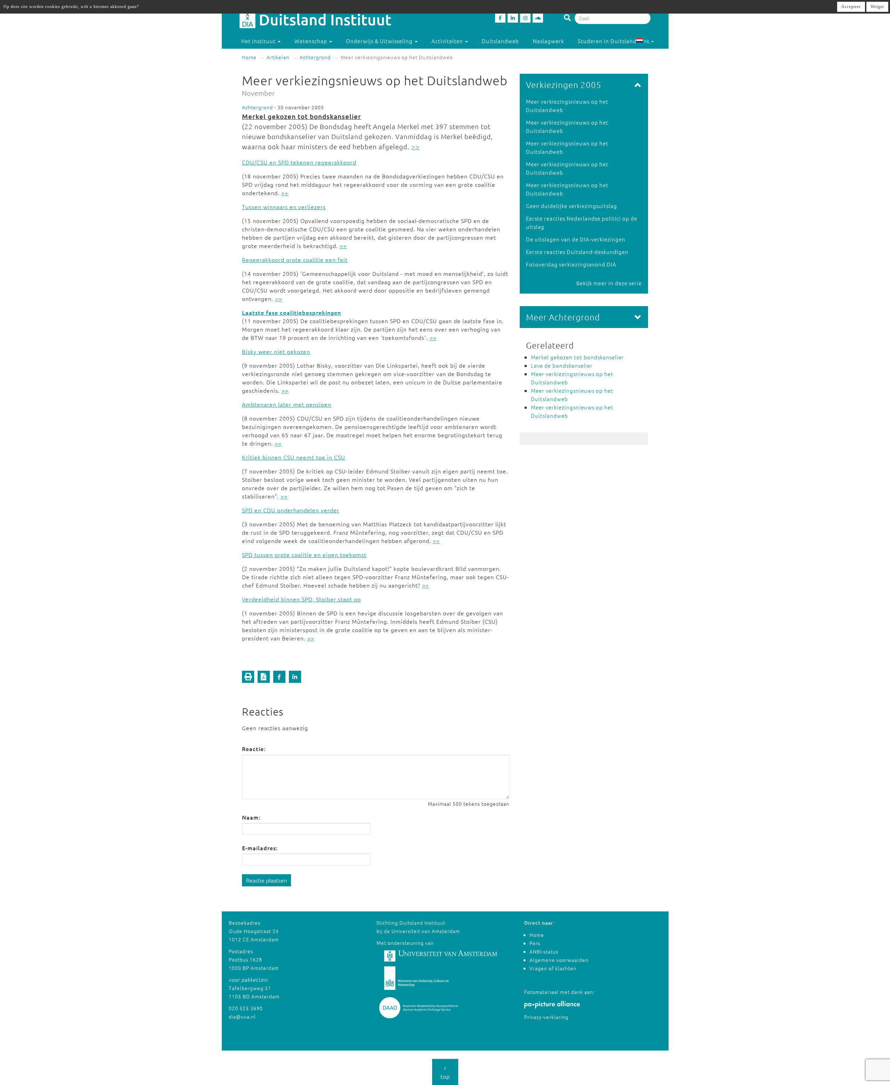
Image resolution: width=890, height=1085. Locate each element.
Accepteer (851, 6)
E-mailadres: (260, 848)
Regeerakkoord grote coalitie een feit (295, 259)
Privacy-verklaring (546, 1016)
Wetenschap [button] (311, 41)
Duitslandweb (500, 41)
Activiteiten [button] (447, 41)
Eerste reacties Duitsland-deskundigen (577, 251)
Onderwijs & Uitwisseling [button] (380, 41)
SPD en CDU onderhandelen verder (290, 510)
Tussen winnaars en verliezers (284, 206)
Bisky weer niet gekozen (276, 351)
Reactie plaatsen (266, 880)
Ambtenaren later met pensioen (286, 404)
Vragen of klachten (552, 968)
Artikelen (278, 57)
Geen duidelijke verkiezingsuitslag (571, 205)
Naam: (251, 817)
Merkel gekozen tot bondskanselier (301, 116)
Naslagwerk (548, 41)
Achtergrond (315, 57)
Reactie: (254, 748)
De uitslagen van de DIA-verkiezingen (575, 239)
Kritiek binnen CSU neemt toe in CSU (293, 457)
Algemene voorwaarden (559, 959)
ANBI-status (543, 951)
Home (249, 57)
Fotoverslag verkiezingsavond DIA (571, 264)
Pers (534, 943)
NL (647, 41)
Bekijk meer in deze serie (609, 283)
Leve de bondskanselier (562, 365)
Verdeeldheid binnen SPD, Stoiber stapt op (301, 599)
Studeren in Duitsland (607, 41)
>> (415, 146)
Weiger (877, 6)
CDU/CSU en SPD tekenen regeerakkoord (299, 162)
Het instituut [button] (259, 41)
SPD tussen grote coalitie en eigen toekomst (304, 554)
